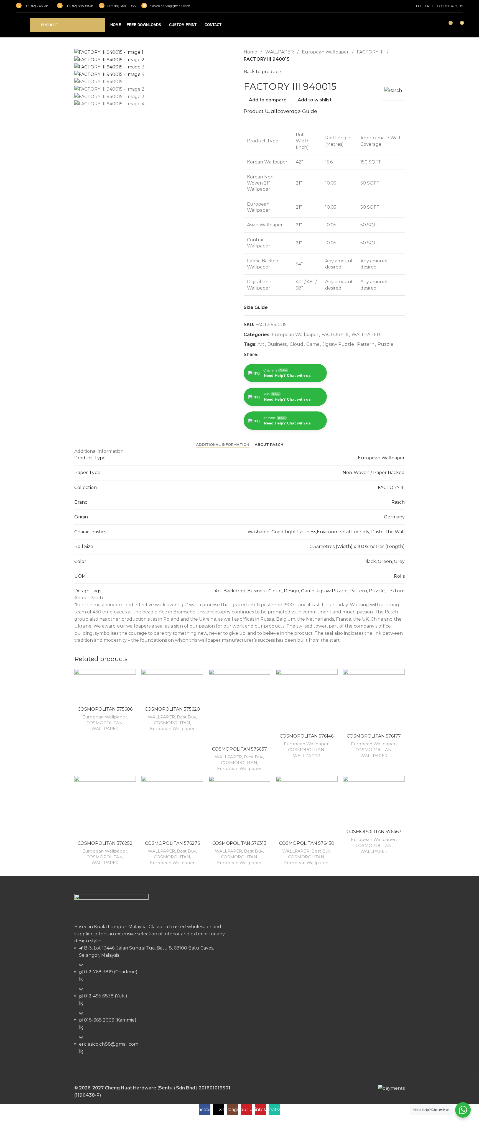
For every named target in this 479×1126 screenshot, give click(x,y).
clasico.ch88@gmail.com (170, 6)
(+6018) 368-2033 (121, 6)
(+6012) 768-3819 (38, 6)
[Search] (438, 24)
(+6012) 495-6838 (79, 6)
